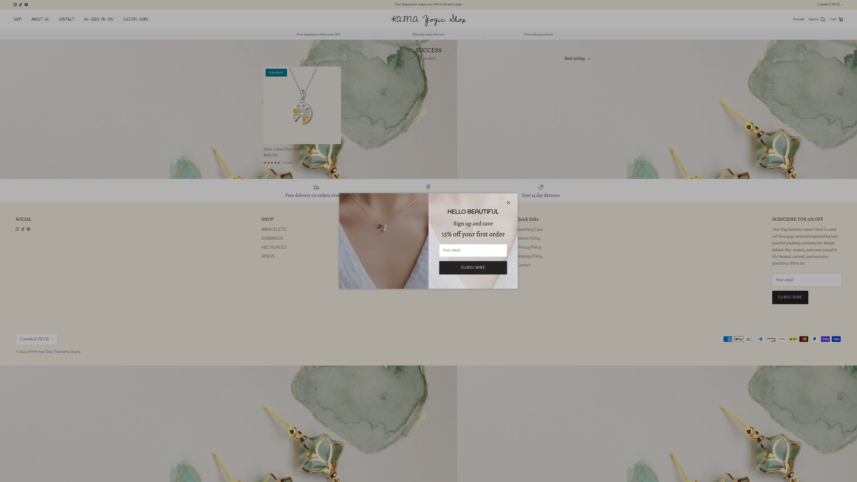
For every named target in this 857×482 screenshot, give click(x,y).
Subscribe (473, 267)
